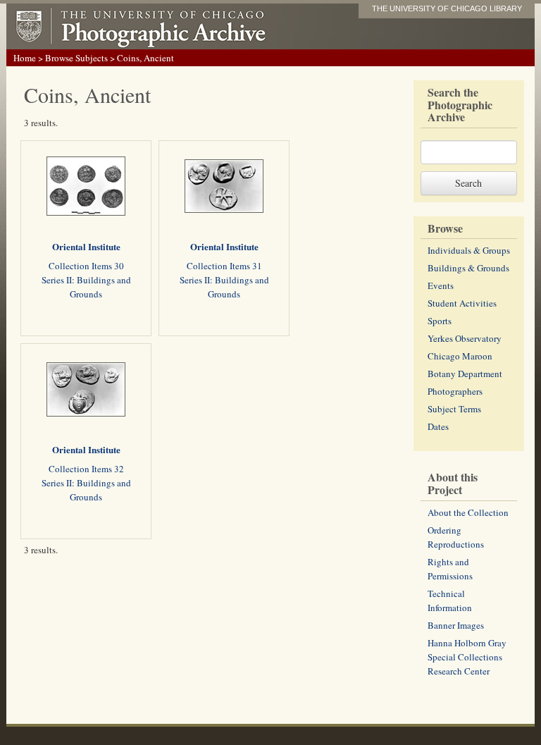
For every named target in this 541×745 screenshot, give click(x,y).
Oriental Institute (86, 246)
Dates (438, 426)
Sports (440, 320)
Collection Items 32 (86, 468)
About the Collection (468, 512)
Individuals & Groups (469, 250)
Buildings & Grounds (468, 267)
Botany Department (465, 373)
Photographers (455, 391)
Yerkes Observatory (465, 338)
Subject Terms (454, 408)
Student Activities (462, 303)
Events (441, 285)
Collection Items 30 (86, 265)
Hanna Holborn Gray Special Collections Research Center (467, 656)
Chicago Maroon (460, 356)
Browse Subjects (76, 57)
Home (24, 57)
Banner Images (456, 625)
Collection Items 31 (224, 265)
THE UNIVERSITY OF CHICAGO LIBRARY (447, 8)
